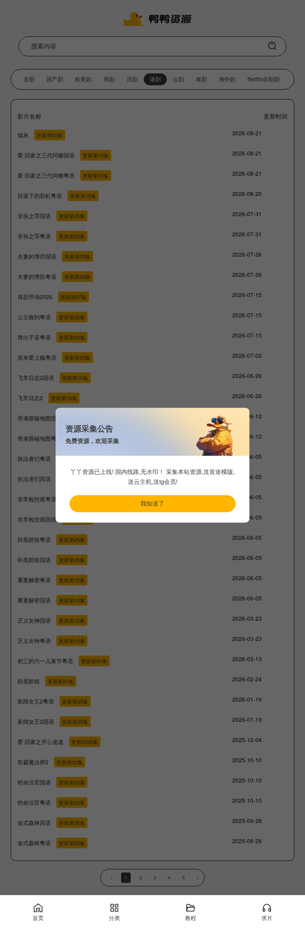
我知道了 (152, 503)
